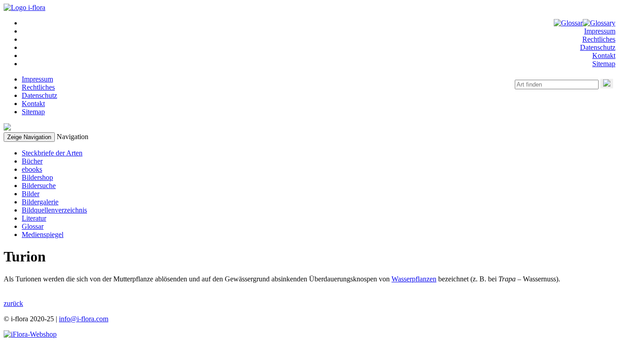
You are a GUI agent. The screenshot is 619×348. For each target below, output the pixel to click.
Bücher (32, 161)
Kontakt (603, 55)
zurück (13, 303)
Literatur (34, 218)
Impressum (599, 31)
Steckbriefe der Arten (52, 153)
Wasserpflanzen (414, 279)
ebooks (32, 169)
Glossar (33, 226)
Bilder (30, 194)
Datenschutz (597, 47)
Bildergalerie (40, 202)
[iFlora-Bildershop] (30, 334)
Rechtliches (598, 39)
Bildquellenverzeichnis (54, 210)
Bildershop (37, 177)
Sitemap (603, 64)
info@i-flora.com (83, 319)
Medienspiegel (42, 234)
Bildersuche (39, 185)
